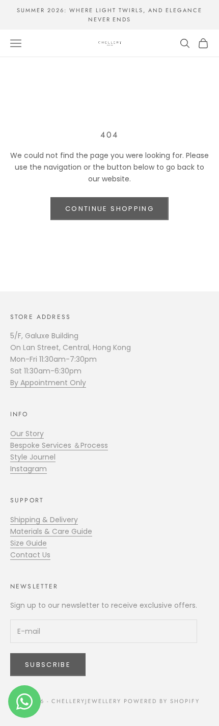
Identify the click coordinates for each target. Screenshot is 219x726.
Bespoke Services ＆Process (59, 445)
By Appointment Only (48, 383)
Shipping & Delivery (44, 520)
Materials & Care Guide (51, 531)
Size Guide (28, 543)
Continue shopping (109, 208)
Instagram (28, 469)
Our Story (27, 433)
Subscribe (48, 664)
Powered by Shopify (162, 701)
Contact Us (30, 555)
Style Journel (33, 457)
